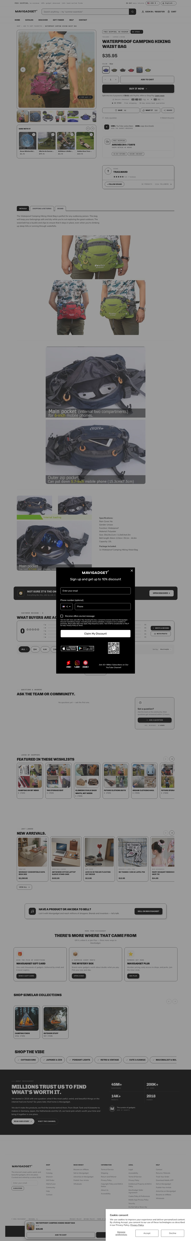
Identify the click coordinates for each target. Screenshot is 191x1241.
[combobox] (66, 606)
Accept (146, 1233)
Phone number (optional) (71, 600)
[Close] (132, 570)
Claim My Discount (95, 633)
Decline (172, 1233)
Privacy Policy (137, 1225)
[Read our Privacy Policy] (130, 620)
